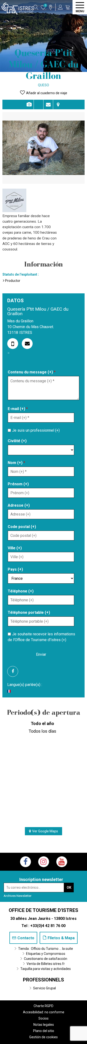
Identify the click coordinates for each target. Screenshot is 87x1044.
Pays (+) (15, 569)
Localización (58, 104)
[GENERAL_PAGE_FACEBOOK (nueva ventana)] (14, 671)
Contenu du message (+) (32, 372)
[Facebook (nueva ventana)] (25, 861)
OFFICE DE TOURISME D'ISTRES (43, 910)
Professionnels (43, 980)
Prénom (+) (18, 484)
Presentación (38, 104)
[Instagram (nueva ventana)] (43, 861)
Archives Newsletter (17, 896)
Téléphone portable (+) (29, 612)
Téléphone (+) (21, 591)
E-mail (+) (18, 408)
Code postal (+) (22, 526)
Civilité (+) (17, 441)
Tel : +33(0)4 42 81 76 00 (43, 925)
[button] (67, 7)
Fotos (29, 104)
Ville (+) (15, 548)
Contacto (48, 104)
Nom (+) (16, 462)
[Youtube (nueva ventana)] (61, 861)
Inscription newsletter (41, 879)
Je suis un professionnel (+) (36, 430)
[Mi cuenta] (60, 7)
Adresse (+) (19, 505)
